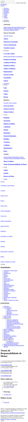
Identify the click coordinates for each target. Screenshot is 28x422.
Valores (6, 39)
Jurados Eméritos (8, 157)
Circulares (7, 142)
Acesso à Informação (10, 45)
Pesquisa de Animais (10, 59)
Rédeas (5, 298)
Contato (5, 179)
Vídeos (6, 94)
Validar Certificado (9, 68)
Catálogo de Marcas (10, 62)
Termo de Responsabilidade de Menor (15, 164)
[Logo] (3, 181)
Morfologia (6, 288)
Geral (5, 282)
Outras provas (7, 293)
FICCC (5, 277)
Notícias (5, 13)
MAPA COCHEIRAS (9, 330)
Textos (10, 103)
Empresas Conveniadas (11, 42)
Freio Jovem (6, 281)
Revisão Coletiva (12, 314)
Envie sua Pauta (9, 106)
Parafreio (6, 296)
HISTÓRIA (6, 306)
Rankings (6, 117)
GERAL (9, 309)
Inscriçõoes (7, 120)
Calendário (7, 127)
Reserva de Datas (9, 176)
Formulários (6, 12)
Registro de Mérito (9, 124)
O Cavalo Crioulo (9, 53)
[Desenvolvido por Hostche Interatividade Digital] (13, 412)
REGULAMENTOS (9, 338)
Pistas (5, 151)
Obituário (6, 292)
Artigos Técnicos (9, 112)
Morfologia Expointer (9, 289)
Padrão (9, 56)
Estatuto (9, 27)
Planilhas (6, 139)
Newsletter (6, 103)
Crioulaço (6, 272)
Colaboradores (17, 28)
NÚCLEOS (6, 332)
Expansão (6, 276)
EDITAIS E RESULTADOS (13, 328)
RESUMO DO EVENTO (13, 342)
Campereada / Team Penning (10, 270)
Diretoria (6, 28)
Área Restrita (4, 4)
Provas (9, 311)
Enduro (5, 274)
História (5, 27)
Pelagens (13, 56)
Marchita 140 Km (8, 286)
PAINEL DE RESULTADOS (11, 344)
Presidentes (10, 28)
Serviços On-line (9, 74)
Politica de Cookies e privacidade (8, 419)
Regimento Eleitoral (16, 27)
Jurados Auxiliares (13, 322)
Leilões (5, 16)
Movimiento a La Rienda (9, 290)
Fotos (5, 88)
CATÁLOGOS (7, 316)
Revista (6, 97)
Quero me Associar (8, 35)
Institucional (6, 9)
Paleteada (6, 294)
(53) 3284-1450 (10, 386)
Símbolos (12, 30)
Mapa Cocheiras (9, 161)
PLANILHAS (10, 341)
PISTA (5, 333)
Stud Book (6, 11)
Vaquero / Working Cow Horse (11, 300)
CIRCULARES (7, 317)
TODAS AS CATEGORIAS (13, 326)
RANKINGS (7, 334)
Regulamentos (8, 71)
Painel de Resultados (10, 136)
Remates (9, 313)
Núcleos (16, 30)
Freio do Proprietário (8, 280)
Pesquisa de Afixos (9, 65)
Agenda (6, 173)
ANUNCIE (6, 402)
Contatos (6, 17)
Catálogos (7, 145)
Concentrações (12, 310)
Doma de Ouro (7, 273)
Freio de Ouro (7, 278)
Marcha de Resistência (9, 285)
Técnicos (23, 27)
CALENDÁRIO (8, 307)
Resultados (7, 133)
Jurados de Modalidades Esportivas (17, 158)
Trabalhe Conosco (9, 48)
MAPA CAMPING (8, 329)
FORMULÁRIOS (8, 337)
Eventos (5, 15)
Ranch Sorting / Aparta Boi (10, 297)
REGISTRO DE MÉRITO (10, 336)
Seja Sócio (6, 8)
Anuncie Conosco (9, 109)
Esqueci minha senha (21, 3)
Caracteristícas (19, 56)
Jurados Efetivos (16, 157)
